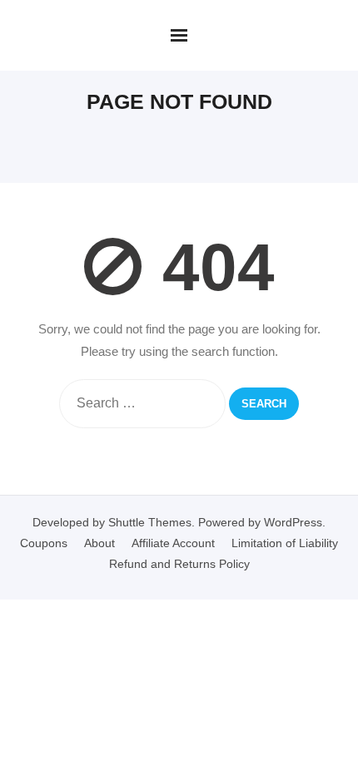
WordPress (293, 522)
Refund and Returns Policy (179, 563)
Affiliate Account (173, 543)
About (99, 543)
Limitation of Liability (284, 543)
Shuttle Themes (149, 522)
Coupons (43, 543)
